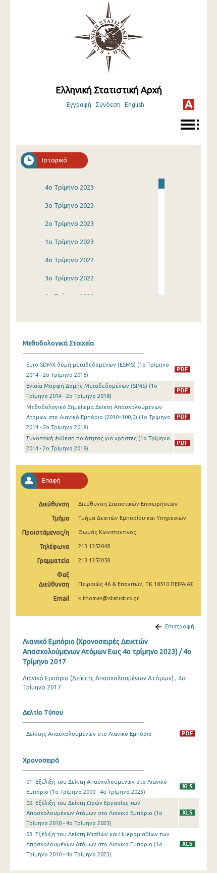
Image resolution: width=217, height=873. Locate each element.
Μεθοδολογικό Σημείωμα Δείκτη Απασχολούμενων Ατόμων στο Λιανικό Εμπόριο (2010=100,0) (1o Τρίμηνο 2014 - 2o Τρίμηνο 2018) (98, 417)
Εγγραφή (79, 104)
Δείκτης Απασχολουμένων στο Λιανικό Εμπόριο (89, 734)
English (134, 104)
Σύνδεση (108, 104)
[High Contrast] (188, 104)
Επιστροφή (179, 626)
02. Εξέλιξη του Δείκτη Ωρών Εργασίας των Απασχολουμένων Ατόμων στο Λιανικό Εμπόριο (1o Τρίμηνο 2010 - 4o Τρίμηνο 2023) (94, 813)
